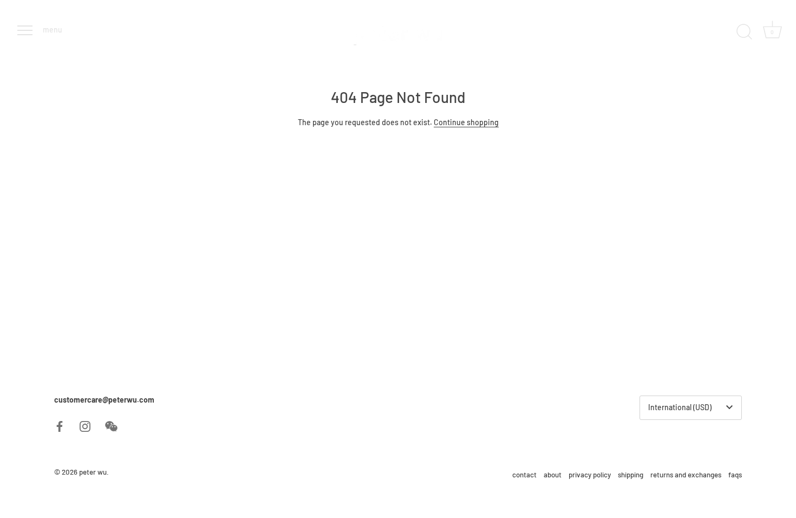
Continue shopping (466, 122)
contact (524, 474)
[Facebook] (59, 425)
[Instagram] (85, 425)
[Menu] (24, 30)
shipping (630, 474)
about (553, 474)
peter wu (93, 472)
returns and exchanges (685, 474)
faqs (735, 474)
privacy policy (590, 474)
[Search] (744, 32)
